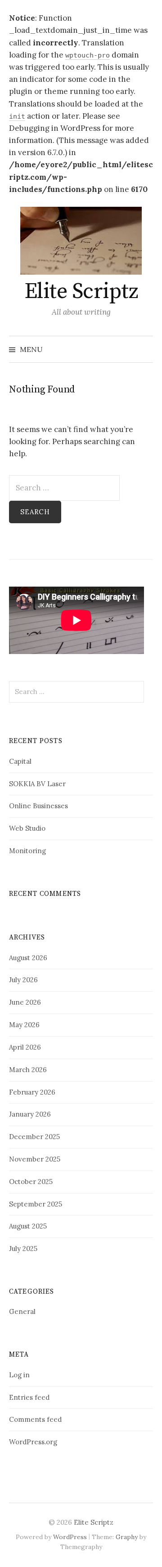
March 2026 (28, 1069)
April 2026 (25, 1047)
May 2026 (24, 1024)
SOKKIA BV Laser (37, 783)
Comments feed (35, 1419)
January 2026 (30, 1114)
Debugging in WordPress (54, 128)
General (22, 1311)
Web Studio (27, 828)
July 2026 (23, 979)
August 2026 (28, 957)
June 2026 (25, 1002)
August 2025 (28, 1226)
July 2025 (23, 1248)
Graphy (127, 1537)
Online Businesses (38, 805)
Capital (20, 761)
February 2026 (32, 1092)
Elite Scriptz (81, 291)
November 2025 (34, 1159)
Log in (19, 1375)
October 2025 (31, 1181)
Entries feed (29, 1397)
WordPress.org (33, 1442)
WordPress (70, 1537)
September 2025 (35, 1204)
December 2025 (34, 1136)
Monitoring (27, 850)
